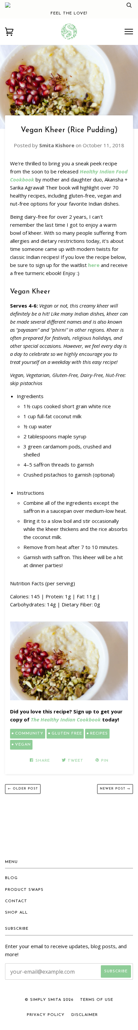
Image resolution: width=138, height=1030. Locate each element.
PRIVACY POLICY (46, 1015)
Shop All (16, 913)
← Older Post (23, 789)
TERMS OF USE (96, 1000)
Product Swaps (24, 890)
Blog (11, 878)
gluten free (67, 733)
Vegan (23, 745)
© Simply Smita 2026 (49, 1000)
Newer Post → (115, 789)
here (93, 265)
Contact (16, 901)
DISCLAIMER (84, 1015)
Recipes (99, 733)
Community (29, 733)
